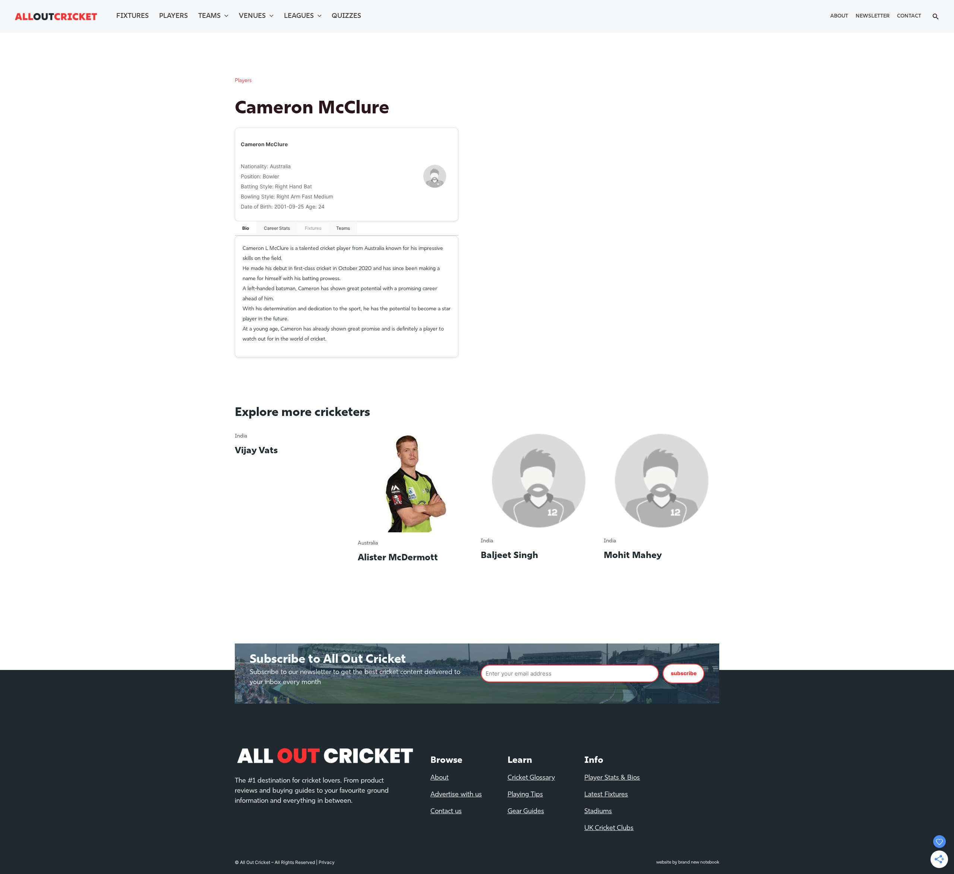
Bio (245, 228)
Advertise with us (456, 795)
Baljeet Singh (509, 555)
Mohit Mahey (633, 555)
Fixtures (132, 16)
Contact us (446, 811)
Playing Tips (525, 795)
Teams (209, 16)
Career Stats (277, 228)
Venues (252, 16)
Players (173, 16)
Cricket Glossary (531, 778)
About (839, 16)
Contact (909, 16)
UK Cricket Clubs (609, 828)
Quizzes (346, 16)
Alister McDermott (398, 558)
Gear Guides (526, 811)
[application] (224, 16)
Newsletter (873, 16)
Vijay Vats (256, 451)
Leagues (299, 16)
